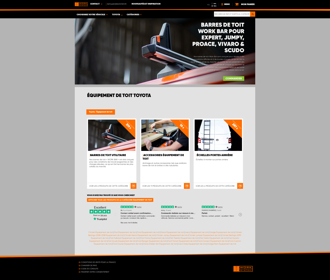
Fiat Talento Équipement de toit (184, 238)
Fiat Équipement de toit (125, 232)
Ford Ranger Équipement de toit (151, 241)
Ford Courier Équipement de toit (127, 244)
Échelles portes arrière (215, 155)
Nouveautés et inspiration (146, 4)
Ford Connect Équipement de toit (213, 241)
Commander (233, 78)
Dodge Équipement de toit (221, 232)
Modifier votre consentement (95, 272)
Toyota (92, 112)
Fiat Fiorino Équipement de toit (154, 238)
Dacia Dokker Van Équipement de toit (160, 244)
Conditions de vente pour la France (98, 262)
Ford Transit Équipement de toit (182, 241)
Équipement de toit (104, 112)
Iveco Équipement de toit (196, 232)
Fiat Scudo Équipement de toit (122, 241)
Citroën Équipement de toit (100, 232)
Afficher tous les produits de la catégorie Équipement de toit (120, 200)
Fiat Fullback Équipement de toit (124, 238)
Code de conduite (89, 269)
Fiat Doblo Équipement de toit (213, 238)
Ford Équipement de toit (148, 232)
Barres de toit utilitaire (108, 155)
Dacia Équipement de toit (172, 232)
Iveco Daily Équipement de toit (192, 244)
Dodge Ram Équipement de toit (221, 244)
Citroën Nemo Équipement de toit (140, 235)
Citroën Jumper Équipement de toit (205, 235)
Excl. (215, 6)
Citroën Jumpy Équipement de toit (171, 235)
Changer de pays (89, 265)
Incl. (215, 3)
